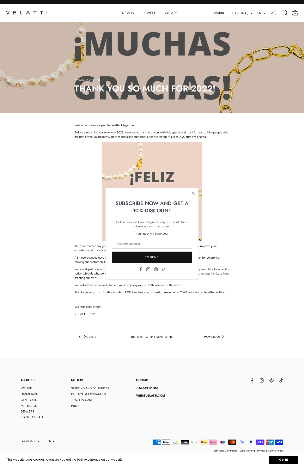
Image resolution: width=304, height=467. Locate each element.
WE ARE (171, 13)
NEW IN (128, 13)
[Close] (193, 193)
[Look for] (284, 13)
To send (152, 257)
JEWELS (149, 13)
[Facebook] (141, 269)
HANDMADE (29, 394)
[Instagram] (148, 269)
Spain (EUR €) (28, 441)
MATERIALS (29, 406)
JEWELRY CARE (82, 400)
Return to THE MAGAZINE (152, 337)
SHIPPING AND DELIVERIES (90, 388)
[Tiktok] (164, 269)
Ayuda (219, 13)
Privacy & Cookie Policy (270, 450)
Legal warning (247, 450)
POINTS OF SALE (32, 417)
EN (259, 13)
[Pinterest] (156, 269)
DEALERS (27, 411)
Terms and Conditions (224, 450)
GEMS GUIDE (30, 400)
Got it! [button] (283, 459)
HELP (75, 406)
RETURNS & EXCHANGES (88, 394)
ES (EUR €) (240, 13)
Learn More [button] (133, 459)
